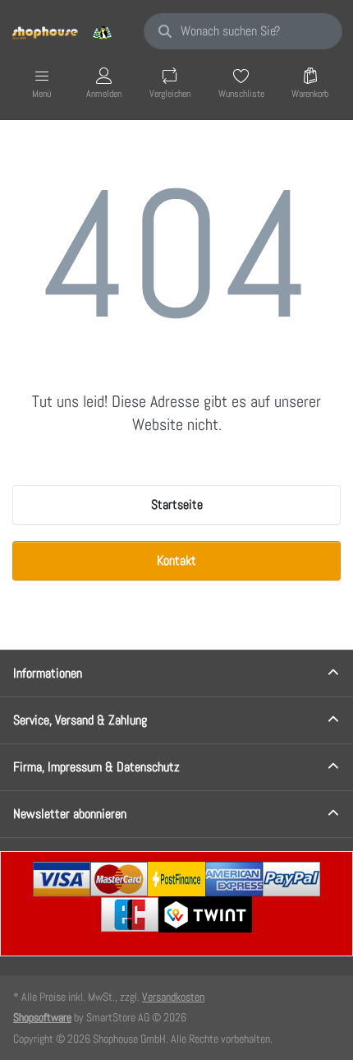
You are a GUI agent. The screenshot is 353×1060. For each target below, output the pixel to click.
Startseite (177, 504)
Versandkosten (173, 996)
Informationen (47, 673)
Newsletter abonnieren (69, 813)
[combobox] (243, 31)
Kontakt (176, 560)
